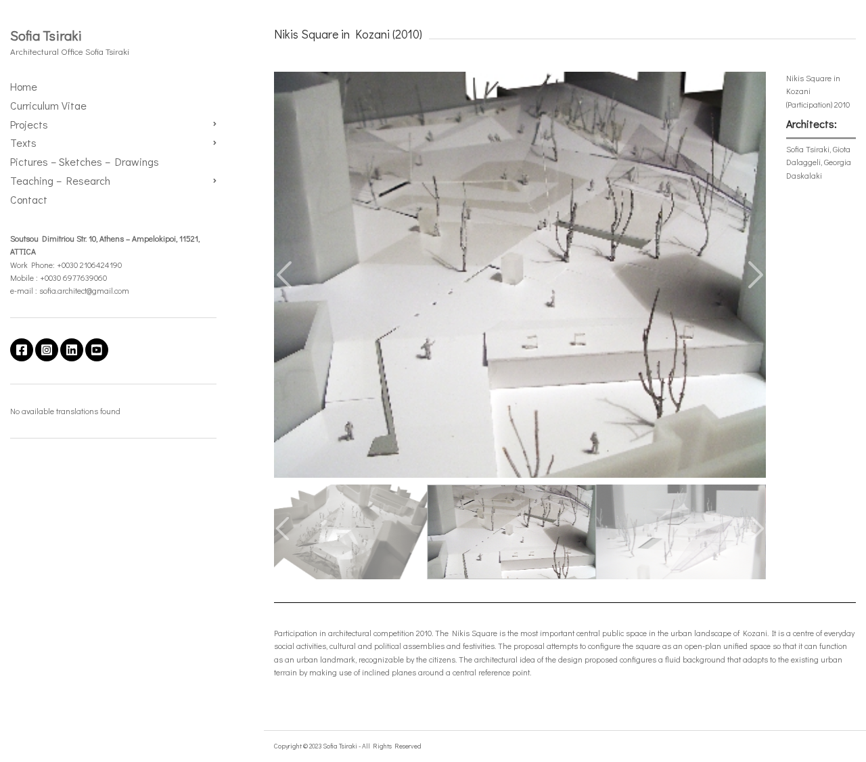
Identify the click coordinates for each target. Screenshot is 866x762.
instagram (46, 349)
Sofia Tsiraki (46, 35)
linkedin (71, 349)
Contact (28, 199)
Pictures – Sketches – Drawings (84, 161)
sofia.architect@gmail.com (84, 290)
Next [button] (754, 274)
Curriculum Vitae (48, 105)
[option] (520, 275)
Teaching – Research (60, 180)
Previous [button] (285, 274)
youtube (96, 349)
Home (23, 86)
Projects (29, 124)
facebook (21, 349)
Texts (23, 142)
